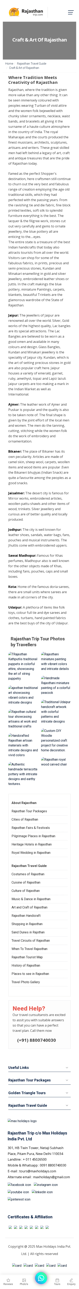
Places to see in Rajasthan (30, 974)
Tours (57, 1284)
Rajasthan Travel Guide (31, 63)
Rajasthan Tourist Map (27, 957)
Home (9, 63)
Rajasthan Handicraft (26, 916)
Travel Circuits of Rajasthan (31, 940)
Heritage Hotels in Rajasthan (32, 844)
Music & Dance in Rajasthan (31, 899)
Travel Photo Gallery (26, 982)
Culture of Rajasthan (26, 891)
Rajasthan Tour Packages (29, 811)
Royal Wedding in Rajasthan (31, 853)
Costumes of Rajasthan (28, 874)
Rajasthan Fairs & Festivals (31, 828)
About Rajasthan (24, 803)
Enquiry (71, 1284)
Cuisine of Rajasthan (26, 882)
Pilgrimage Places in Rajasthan (33, 836)
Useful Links (18, 1067)
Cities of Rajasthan (25, 819)
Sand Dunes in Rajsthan (28, 932)
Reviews (8, 1284)
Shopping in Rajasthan (27, 924)
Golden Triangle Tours (27, 1093)
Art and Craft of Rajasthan (29, 907)
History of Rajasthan (26, 965)
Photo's (24, 1284)
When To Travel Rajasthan (29, 949)
